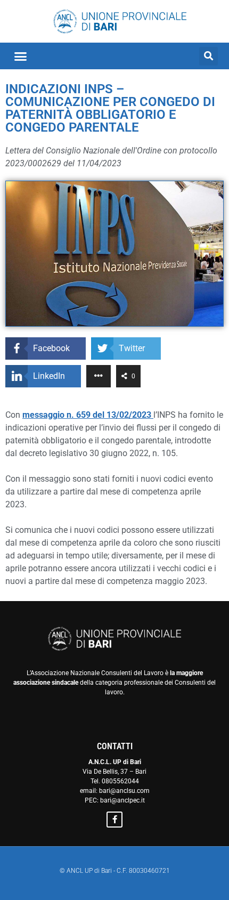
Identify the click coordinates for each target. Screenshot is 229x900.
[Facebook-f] (114, 820)
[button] (21, 56)
